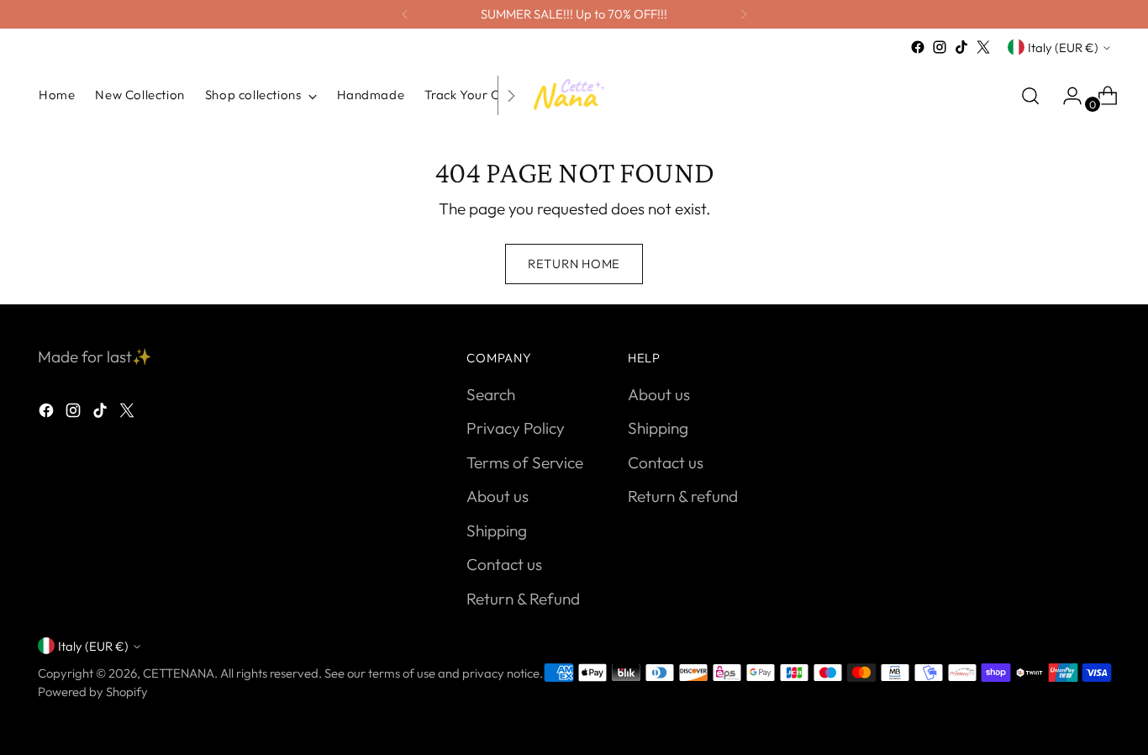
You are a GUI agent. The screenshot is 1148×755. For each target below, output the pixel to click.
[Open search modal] (1030, 96)
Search (490, 394)
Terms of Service (524, 462)
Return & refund (683, 496)
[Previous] (405, 14)
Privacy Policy (515, 428)
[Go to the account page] (1065, 96)
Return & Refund (523, 599)
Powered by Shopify (93, 692)
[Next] (743, 14)
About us (497, 496)
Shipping (496, 530)
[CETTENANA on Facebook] (917, 47)
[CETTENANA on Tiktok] (961, 47)
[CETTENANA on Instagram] (939, 47)
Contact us (504, 564)
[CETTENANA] (574, 95)
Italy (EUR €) (1063, 47)
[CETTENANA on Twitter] (983, 47)
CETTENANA (178, 673)
